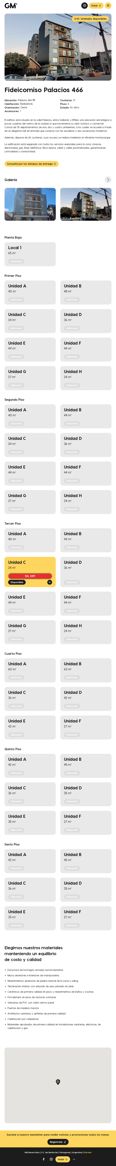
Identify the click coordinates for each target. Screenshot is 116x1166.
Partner (88, 1152)
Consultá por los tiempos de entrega (30, 163)
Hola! (94, 5)
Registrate (56, 1141)
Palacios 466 (25, 100)
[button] (58, 1082)
